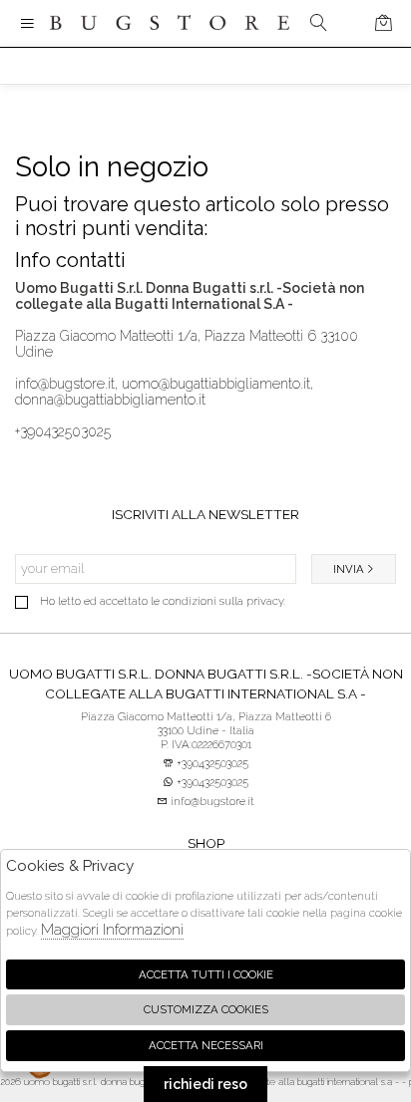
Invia (348, 569)
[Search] (318, 23)
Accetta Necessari (206, 1045)
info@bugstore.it (211, 801)
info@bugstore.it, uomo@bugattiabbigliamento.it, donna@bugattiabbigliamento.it (164, 392)
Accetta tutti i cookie (206, 974)
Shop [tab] (206, 843)
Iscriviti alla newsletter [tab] (205, 514)
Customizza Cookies (206, 1009)
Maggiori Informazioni (112, 930)
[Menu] (27, 23)
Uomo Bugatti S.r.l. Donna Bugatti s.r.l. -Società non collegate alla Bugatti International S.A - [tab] (206, 683)
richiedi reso (205, 1084)
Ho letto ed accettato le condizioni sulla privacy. (162, 601)
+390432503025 (63, 431)
